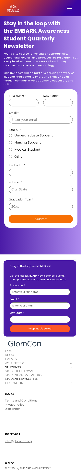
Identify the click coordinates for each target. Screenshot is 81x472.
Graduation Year (21, 199)
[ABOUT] (71, 355)
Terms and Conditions (21, 400)
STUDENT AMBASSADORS (23, 375)
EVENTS (11, 359)
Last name (51, 95)
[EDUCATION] (71, 383)
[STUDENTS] (71, 367)
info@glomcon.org (18, 441)
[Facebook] (9, 463)
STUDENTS (13, 367)
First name (17, 95)
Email (13, 112)
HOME (10, 351)
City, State (17, 313)
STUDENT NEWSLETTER (21, 379)
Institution (17, 165)
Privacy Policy (14, 404)
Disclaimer (12, 409)
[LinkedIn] (12, 463)
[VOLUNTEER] (71, 363)
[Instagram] (6, 463)
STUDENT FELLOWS (19, 371)
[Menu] (69, 8)
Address (15, 182)
